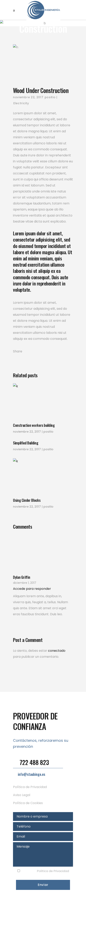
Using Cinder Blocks (26, 500)
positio (50, 97)
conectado (56, 650)
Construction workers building (34, 425)
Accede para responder (32, 588)
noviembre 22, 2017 (28, 97)
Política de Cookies (28, 803)
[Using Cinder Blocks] (43, 476)
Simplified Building (25, 442)
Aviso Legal (21, 795)
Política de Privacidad (30, 787)
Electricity (21, 103)
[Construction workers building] (43, 401)
